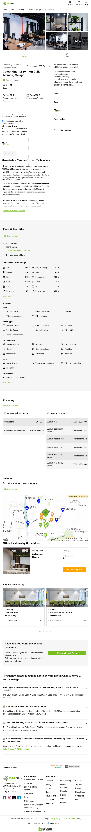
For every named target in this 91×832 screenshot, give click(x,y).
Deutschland (51, 796)
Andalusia (30, 9)
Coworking (20, 9)
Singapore (79, 796)
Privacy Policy (55, 819)
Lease (12, 9)
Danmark (49, 781)
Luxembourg (65, 781)
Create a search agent (33, 779)
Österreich (64, 802)
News (26, 797)
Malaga (38, 9)
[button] (22, 551)
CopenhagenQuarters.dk (34, 811)
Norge (48, 788)
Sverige (49, 785)
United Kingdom (64, 786)
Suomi (48, 792)
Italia (62, 799)
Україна (78, 785)
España (63, 791)
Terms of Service (70, 819)
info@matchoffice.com (11, 789)
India (77, 800)
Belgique (49, 803)
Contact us (28, 793)
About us (28, 783)
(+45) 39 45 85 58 (9, 792)
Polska (78, 788)
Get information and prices (65, 72)
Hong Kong (80, 792)
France (63, 795)
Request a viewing (62, 76)
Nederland (50, 800)
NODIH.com (29, 801)
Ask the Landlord (61, 74)
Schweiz (78, 781)
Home (5, 9)
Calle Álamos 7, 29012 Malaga (16, 749)
